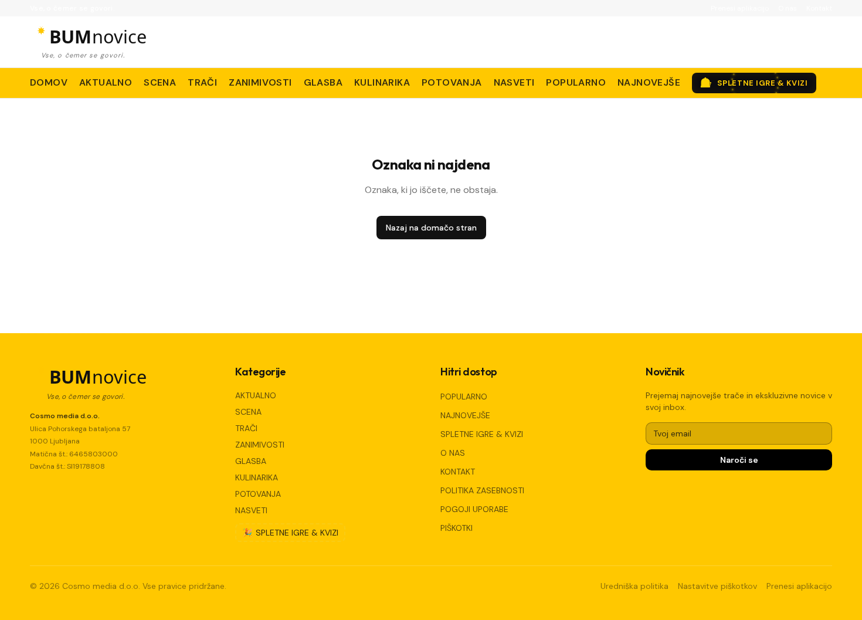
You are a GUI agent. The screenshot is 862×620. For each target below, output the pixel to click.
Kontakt (819, 8)
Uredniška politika (634, 586)
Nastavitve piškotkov (717, 586)
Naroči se (739, 460)
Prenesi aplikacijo (740, 8)
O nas (787, 8)
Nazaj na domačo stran (431, 227)
